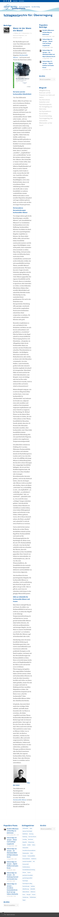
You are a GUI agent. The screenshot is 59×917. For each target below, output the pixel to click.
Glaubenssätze (26, 853)
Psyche (29, 872)
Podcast (24, 872)
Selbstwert (33, 891)
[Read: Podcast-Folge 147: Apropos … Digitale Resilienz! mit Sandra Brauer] (40, 62)
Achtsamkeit (25, 828)
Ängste (24, 900)
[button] (3, 914)
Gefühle (29, 845)
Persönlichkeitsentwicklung (29, 869)
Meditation (33, 858)
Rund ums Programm (18, 35)
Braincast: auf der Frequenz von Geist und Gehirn (47, 95)
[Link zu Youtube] (10, 1)
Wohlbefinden (33, 897)
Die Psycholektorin (45, 111)
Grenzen (24, 856)
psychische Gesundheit (28, 875)
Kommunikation (26, 858)
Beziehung (25, 836)
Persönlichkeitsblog (45, 116)
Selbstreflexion (26, 891)
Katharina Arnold (17, 37)
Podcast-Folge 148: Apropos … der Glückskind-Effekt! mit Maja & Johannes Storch (12, 853)
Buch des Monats (32, 836)
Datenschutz (21, 1)
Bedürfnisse (25, 834)
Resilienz (33, 886)
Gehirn (33, 845)
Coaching (25, 839)
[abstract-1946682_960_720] (6, 30)
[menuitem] (15, 1)
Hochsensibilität (31, 856)
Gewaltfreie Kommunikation (29, 850)
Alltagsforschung (44, 90)
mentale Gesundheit (27, 861)
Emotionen (30, 839)
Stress (24, 894)
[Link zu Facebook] (6, 1)
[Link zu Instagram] (4, 1)
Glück (31, 853)
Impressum (15, 1)
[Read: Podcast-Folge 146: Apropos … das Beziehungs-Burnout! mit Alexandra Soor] (5, 873)
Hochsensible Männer (20, 800)
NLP (34, 861)
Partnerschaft (26, 864)
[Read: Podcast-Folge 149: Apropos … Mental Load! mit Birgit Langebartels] (40, 39)
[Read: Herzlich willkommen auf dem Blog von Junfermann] (40, 30)
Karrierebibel (43, 114)
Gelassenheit (25, 847)
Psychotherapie (26, 886)
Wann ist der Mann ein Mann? (22, 29)
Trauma (33, 894)
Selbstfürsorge (26, 889)
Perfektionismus (26, 867)
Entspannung (31, 842)
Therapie (29, 894)
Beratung (31, 834)
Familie (24, 845)
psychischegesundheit (27, 878)
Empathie (25, 842)
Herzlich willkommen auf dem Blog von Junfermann (48, 32)
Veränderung (25, 897)
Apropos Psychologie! (27, 831)
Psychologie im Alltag (27, 883)
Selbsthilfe (32, 889)
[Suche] (22, 16)
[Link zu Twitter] (8, 1)
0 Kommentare (25, 33)
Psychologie (25, 880)
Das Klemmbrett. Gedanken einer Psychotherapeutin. (45, 102)
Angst (31, 828)
